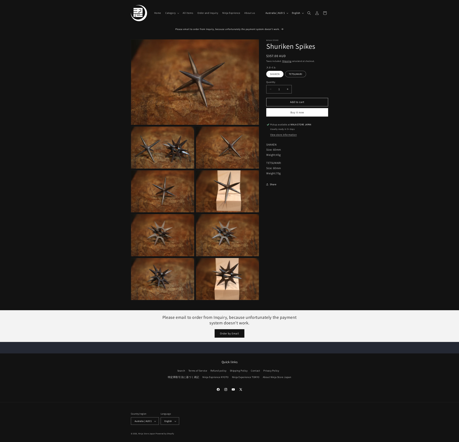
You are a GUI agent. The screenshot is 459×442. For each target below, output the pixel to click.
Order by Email (229, 333)
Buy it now (297, 112)
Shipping (286, 61)
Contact (255, 370)
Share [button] (273, 184)
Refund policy (218, 370)
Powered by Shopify (165, 433)
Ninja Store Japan (146, 433)
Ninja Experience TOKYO (245, 377)
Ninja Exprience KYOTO (215, 377)
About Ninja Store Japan (277, 377)
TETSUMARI (295, 74)
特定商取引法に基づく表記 (183, 377)
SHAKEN (275, 74)
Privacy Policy (271, 370)
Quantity (270, 82)
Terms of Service (197, 370)
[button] (172, 13)
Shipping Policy (239, 370)
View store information (283, 134)
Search (181, 370)
